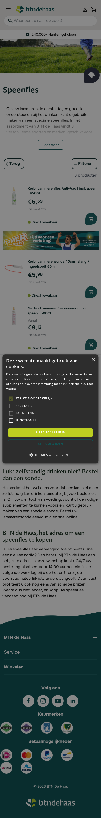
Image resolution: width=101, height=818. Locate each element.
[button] (50, 455)
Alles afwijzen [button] (50, 444)
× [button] (93, 359)
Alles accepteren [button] (50, 432)
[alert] (50, 409)
